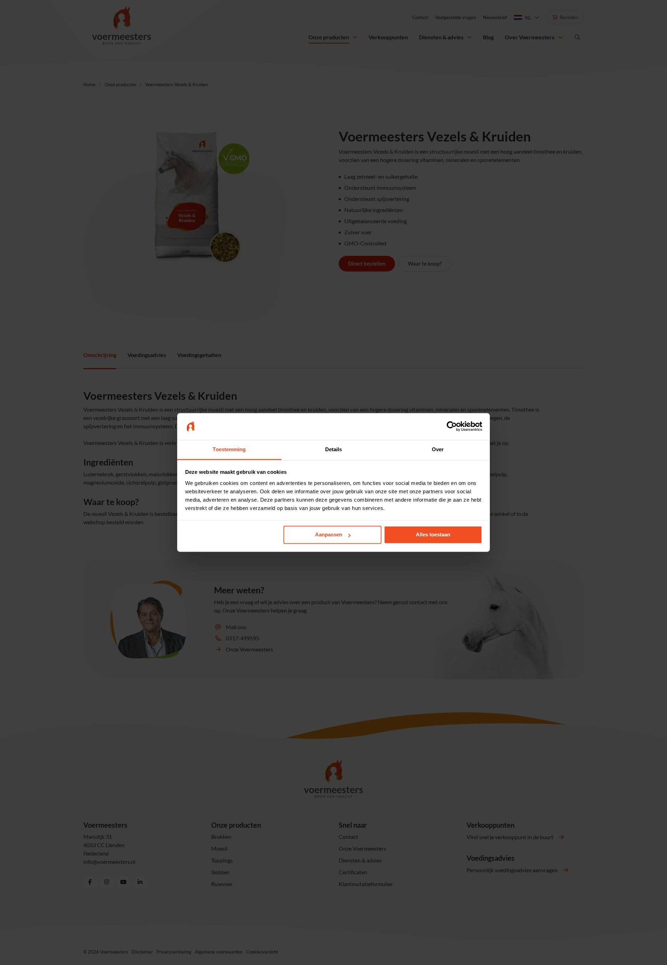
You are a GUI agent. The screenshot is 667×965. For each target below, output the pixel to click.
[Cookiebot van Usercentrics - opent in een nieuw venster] (451, 426)
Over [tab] (438, 449)
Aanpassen (328, 535)
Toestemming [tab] (229, 449)
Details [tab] (333, 449)
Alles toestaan (433, 535)
